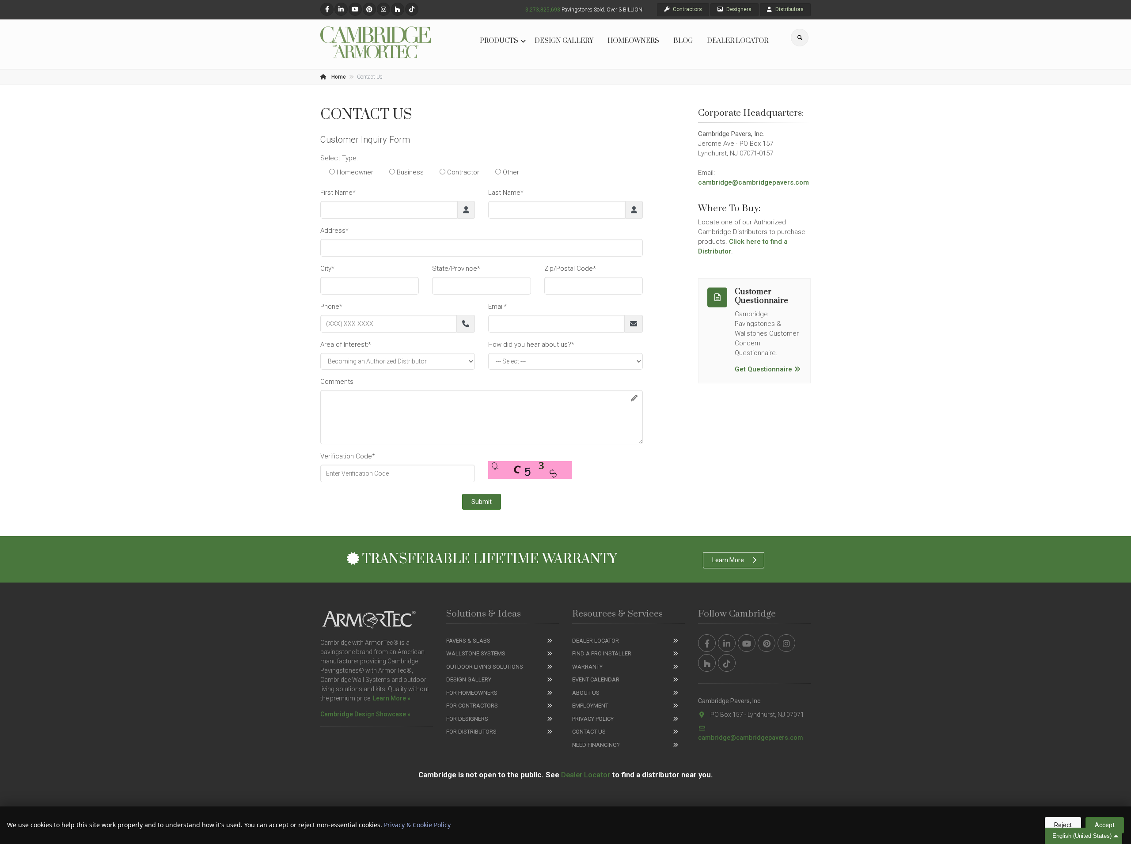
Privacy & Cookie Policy (417, 825)
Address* (334, 231)
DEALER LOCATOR (737, 41)
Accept (1105, 825)
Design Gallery (468, 679)
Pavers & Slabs (468, 640)
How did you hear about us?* (531, 344)
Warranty (587, 666)
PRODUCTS (499, 41)
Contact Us (589, 731)
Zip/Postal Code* (570, 269)
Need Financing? (596, 745)
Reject (1063, 825)
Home (338, 77)
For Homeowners (471, 692)
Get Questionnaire (763, 369)
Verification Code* (347, 456)
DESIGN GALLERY (564, 41)
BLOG (683, 41)
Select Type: (339, 158)
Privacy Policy (593, 718)
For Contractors (472, 705)
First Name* (338, 193)
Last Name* (506, 193)
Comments (336, 382)
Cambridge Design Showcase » (365, 714)
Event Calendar (595, 679)
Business (409, 172)
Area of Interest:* (345, 344)
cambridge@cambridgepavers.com (753, 182)
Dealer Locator (595, 640)
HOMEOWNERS (633, 41)
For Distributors (471, 731)
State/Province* (456, 269)
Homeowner (354, 172)
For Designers (467, 718)
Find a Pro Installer (601, 653)
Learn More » (391, 698)
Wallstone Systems (475, 653)
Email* (497, 306)
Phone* (331, 306)
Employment (590, 705)
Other (510, 172)
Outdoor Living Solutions (484, 666)
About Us (586, 692)
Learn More (728, 560)
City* (327, 269)
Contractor (462, 172)
